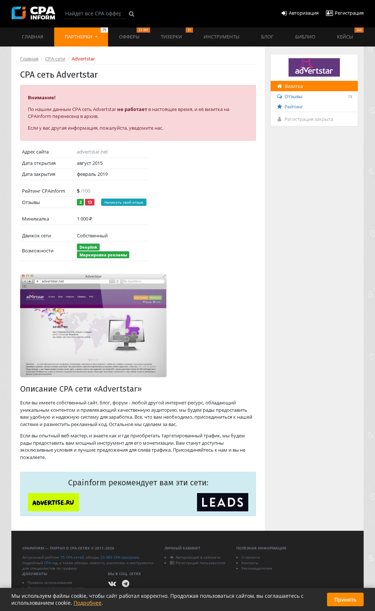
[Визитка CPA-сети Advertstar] (314, 66)
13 (90, 202)
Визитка (294, 86)
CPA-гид (50, 562)
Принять (345, 599)
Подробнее (87, 602)
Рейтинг (294, 106)
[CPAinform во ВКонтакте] (112, 584)
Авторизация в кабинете (198, 557)
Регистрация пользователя (200, 562)
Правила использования (49, 582)
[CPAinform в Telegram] (125, 584)
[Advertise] (53, 502)
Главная (32, 36)
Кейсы (349, 33)
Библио (305, 36)
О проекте (250, 557)
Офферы (133, 33)
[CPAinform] (33, 13)
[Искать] (132, 13)
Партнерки (85, 33)
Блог (267, 36)
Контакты (250, 562)
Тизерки (176, 33)
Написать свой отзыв (123, 202)
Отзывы (318, 96)
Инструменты (222, 36)
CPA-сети (55, 58)
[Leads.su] (222, 502)
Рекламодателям (256, 568)
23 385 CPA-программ (119, 557)
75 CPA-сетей (72, 557)
